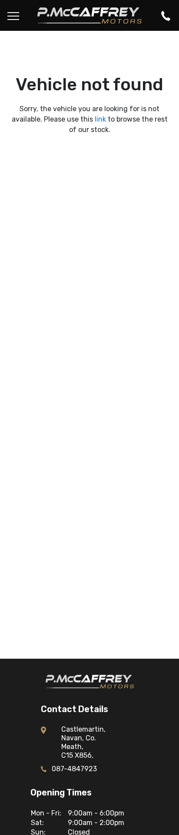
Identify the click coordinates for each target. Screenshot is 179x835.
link (100, 119)
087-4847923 (74, 769)
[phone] (165, 15)
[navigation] (13, 15)
